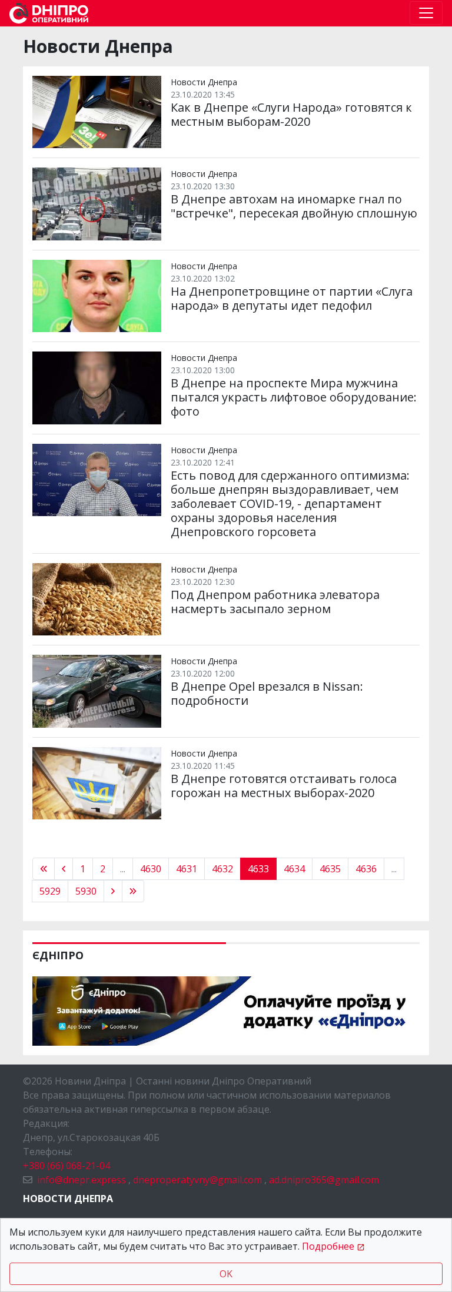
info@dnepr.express (81, 1179)
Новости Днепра (68, 1198)
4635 (330, 868)
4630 (150, 868)
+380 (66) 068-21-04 (66, 1165)
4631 (186, 868)
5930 (86, 891)
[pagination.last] (133, 891)
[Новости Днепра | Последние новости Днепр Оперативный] (48, 13)
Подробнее (328, 1246)
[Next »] (113, 891)
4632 (222, 868)
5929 (50, 891)
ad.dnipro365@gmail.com (324, 1179)
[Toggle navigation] (426, 13)
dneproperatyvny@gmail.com (197, 1179)
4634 (294, 868)
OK (226, 1273)
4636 (366, 868)
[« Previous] (43, 869)
